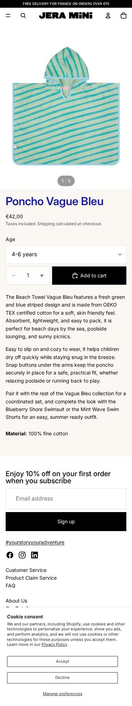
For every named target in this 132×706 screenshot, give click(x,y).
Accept (62, 661)
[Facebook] (10, 555)
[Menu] (8, 16)
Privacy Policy (54, 644)
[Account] (108, 15)
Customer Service (26, 570)
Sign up (66, 521)
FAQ (10, 585)
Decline (62, 677)
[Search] (23, 15)
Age (10, 239)
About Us (16, 601)
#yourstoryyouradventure (35, 542)
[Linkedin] (34, 555)
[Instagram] (22, 555)
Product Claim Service (31, 578)
